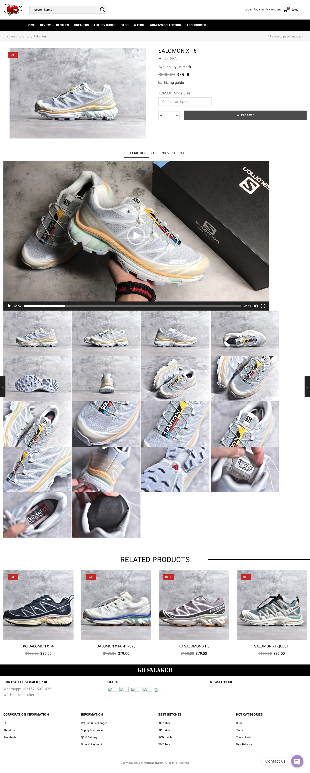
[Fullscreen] (263, 306)
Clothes (62, 25)
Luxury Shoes (104, 25)
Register (259, 9)
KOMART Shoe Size (174, 93)
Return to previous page (287, 36)
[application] (136, 236)
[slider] (132, 306)
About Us (9, 730)
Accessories (196, 25)
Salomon (40, 36)
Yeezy (239, 730)
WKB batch (165, 744)
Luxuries (24, 36)
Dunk (239, 723)
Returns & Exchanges (94, 723)
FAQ (5, 723)
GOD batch (165, 737)
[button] (136, 236)
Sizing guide (174, 82)
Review (45, 25)
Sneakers (81, 25)
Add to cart (247, 115)
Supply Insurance (92, 730)
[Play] (9, 306)
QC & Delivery (89, 737)
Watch (139, 25)
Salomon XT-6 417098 (116, 646)
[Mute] (255, 306)
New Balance (244, 744)
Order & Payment (91, 744)
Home (31, 25)
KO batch (164, 723)
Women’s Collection (165, 25)
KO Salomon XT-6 (38, 646)
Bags (124, 25)
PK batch (164, 730)
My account (273, 9)
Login (248, 9)
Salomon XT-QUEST (271, 646)
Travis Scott (243, 737)
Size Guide (10, 737)
